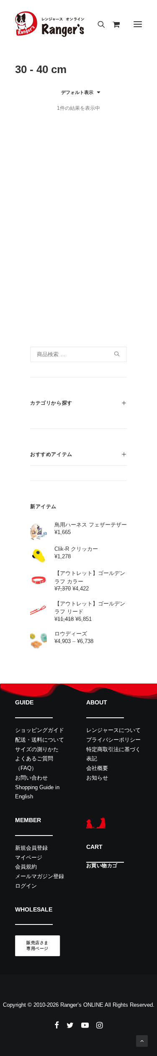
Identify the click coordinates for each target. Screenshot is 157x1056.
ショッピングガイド (39, 730)
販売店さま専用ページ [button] (37, 946)
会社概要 (97, 768)
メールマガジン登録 (39, 876)
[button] (137, 24)
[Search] (97, 24)
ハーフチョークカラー (64, 313)
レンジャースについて (113, 730)
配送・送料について (39, 740)
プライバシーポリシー (113, 740)
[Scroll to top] (142, 1040)
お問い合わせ (31, 778)
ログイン (26, 886)
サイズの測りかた (37, 749)
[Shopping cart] (112, 24)
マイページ (28, 857)
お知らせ (97, 778)
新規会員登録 (31, 848)
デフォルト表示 (77, 92)
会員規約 (26, 867)
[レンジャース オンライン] (49, 24)
